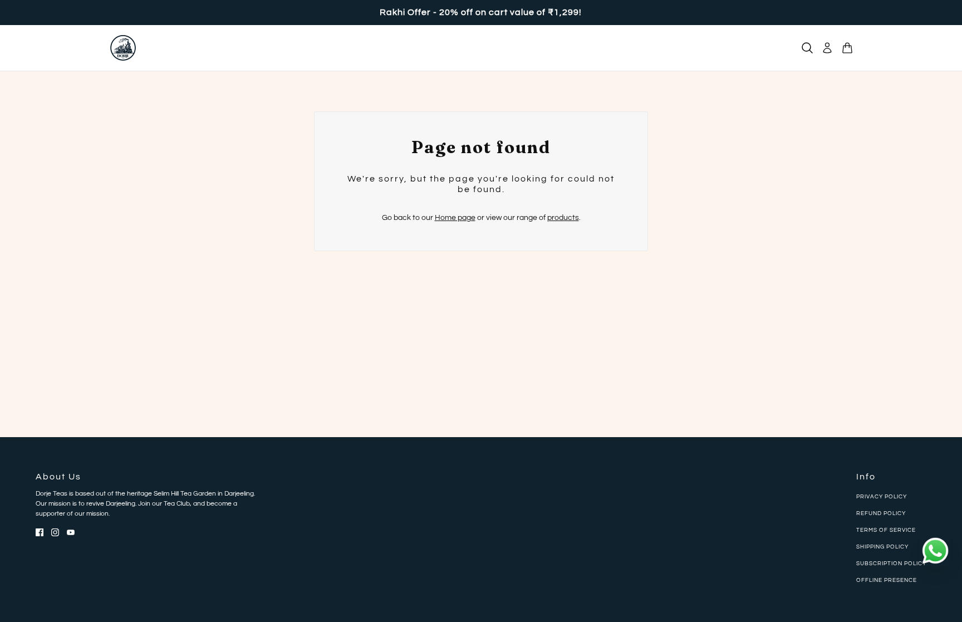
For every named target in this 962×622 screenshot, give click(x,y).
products (563, 218)
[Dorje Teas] (123, 48)
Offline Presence (886, 580)
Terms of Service (886, 530)
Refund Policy (881, 513)
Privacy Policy (881, 496)
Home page (455, 218)
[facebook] (39, 532)
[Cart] (847, 47)
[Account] (827, 47)
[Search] (807, 47)
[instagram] (55, 532)
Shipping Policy (882, 547)
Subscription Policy (891, 563)
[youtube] (70, 532)
